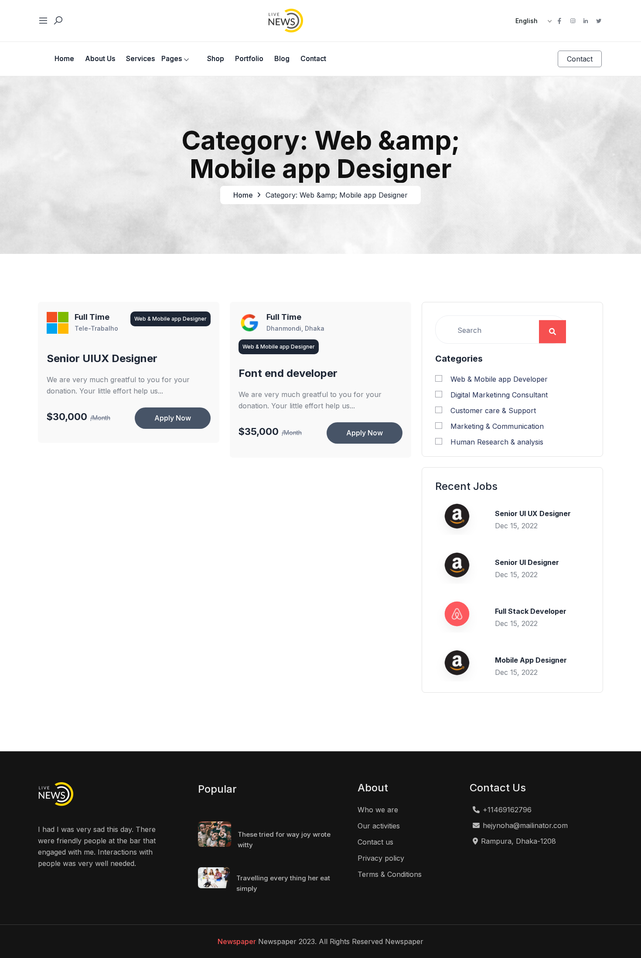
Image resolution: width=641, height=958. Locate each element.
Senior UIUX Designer (102, 358)
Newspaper (237, 941)
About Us (100, 58)
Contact (313, 58)
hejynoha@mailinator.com (525, 825)
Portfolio (249, 58)
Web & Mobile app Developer (499, 379)
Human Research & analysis (496, 442)
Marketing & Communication (497, 426)
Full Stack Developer (530, 611)
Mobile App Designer (531, 660)
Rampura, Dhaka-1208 (518, 841)
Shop (215, 58)
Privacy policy (381, 858)
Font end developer (288, 373)
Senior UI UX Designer (533, 513)
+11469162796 (507, 809)
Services (140, 58)
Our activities (379, 825)
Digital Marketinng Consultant (499, 394)
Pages (171, 58)
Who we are (378, 809)
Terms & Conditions (390, 874)
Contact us (375, 842)
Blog (282, 58)
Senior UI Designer (527, 562)
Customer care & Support (493, 410)
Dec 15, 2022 (516, 525)
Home (64, 58)
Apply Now (172, 418)
